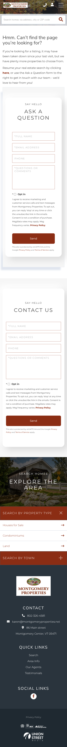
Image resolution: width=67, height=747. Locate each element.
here (6, 73)
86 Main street (36, 630)
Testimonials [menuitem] (33, 673)
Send (33, 238)
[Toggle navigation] (61, 5)
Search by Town (19, 558)
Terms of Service (42, 250)
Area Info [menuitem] (33, 661)
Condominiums (13, 535)
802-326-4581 (45, 5)
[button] (61, 19)
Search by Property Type (27, 513)
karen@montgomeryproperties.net (36, 621)
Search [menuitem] (33, 655)
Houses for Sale (13, 525)
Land (6, 546)
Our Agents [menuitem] (33, 667)
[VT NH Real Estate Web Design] (33, 736)
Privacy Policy (37, 225)
